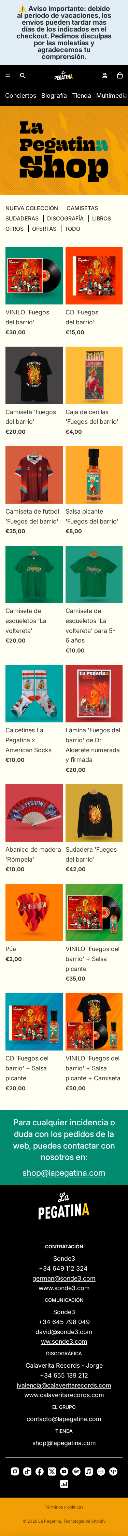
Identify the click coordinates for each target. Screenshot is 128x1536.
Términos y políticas (64, 1507)
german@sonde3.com (64, 1278)
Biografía (54, 95)
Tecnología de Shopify (84, 1521)
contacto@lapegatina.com (64, 1419)
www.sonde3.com (64, 1288)
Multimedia (111, 95)
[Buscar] (22, 75)
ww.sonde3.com (64, 1341)
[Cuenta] (104, 75)
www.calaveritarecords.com (64, 1395)
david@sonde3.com (64, 1331)
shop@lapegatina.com (64, 1173)
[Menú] (8, 75)
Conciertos (20, 95)
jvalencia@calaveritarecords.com (64, 1385)
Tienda (81, 95)
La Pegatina (49, 1521)
